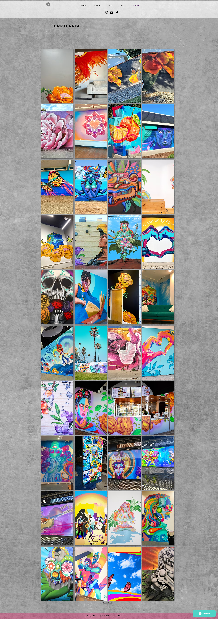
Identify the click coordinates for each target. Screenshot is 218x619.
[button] (48, 4)
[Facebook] (117, 13)
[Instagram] (106, 13)
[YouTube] (111, 13)
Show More (107, 603)
